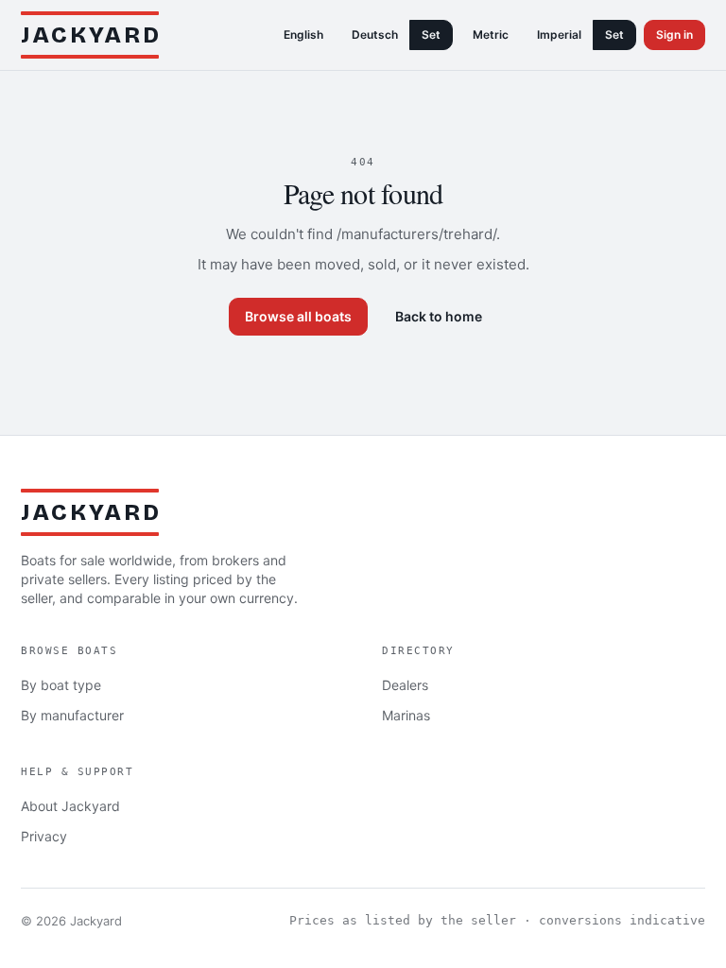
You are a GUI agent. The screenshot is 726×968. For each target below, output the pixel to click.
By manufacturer (72, 715)
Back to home (438, 316)
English (303, 34)
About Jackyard (70, 806)
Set (431, 34)
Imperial (559, 34)
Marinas (406, 715)
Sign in (674, 34)
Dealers (405, 685)
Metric (491, 34)
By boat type (61, 685)
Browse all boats (298, 316)
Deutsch (375, 34)
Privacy (44, 836)
